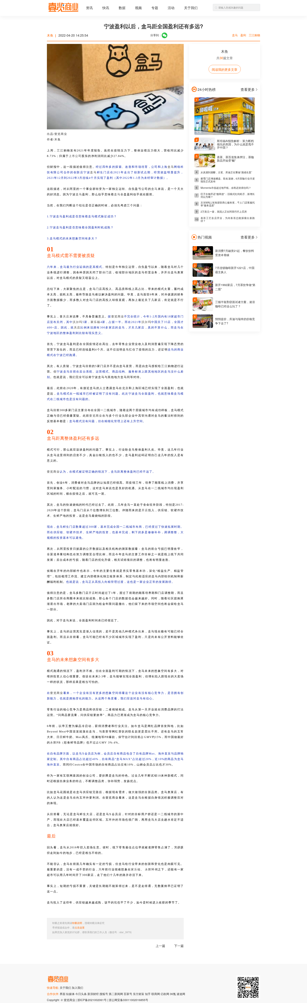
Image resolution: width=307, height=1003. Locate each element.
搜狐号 (104, 994)
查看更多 (248, 89)
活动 (171, 7)
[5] (203, 327)
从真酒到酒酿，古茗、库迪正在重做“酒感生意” (226, 172)
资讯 (89, 7)
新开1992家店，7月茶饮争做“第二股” (235, 287)
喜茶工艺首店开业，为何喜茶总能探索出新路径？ (228, 219)
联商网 (156, 994)
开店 (145, 510)
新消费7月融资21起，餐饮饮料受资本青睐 (234, 253)
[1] (203, 258)
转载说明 (77, 923)
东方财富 (139, 994)
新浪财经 (93, 994)
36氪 (173, 994)
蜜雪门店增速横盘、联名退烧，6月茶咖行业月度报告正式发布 (228, 180)
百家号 (128, 994)
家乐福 (95, 321)
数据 (122, 7)
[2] (203, 276)
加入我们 (77, 988)
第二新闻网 (116, 994)
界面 (63, 994)
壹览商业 (60, 133)
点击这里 (80, 927)
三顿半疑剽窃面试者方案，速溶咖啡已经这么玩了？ (235, 304)
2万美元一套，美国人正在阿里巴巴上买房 (224, 211)
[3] (203, 293)
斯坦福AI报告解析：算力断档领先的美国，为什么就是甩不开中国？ (235, 144)
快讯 (105, 7)
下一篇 (179, 946)
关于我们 (191, 7)
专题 (154, 7)
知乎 (148, 994)
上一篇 (160, 946)
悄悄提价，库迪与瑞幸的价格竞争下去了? (235, 321)
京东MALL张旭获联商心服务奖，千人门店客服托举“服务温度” (228, 204)
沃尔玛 (77, 321)
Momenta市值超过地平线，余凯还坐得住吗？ (226, 187)
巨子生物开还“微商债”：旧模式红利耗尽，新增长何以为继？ (228, 195)
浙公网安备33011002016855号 (128, 1000)
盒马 (171, 166)
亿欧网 (165, 994)
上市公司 (75, 155)
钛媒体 (70, 994)
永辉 (53, 742)
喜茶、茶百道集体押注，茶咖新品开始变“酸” (235, 158)
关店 (66, 316)
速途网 (181, 994)
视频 (138, 7)
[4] (203, 310)
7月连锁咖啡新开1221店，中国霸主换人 (234, 270)
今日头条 (81, 994)
